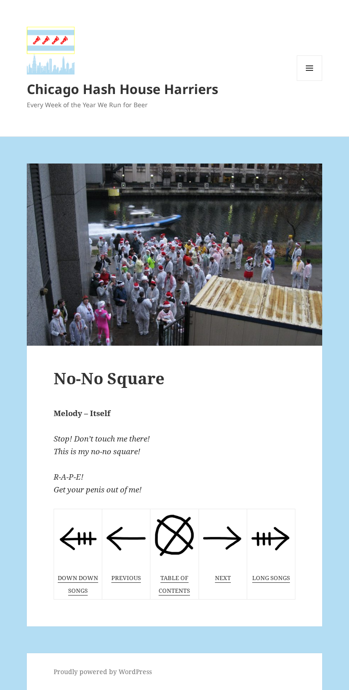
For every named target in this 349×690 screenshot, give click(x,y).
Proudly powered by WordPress (103, 671)
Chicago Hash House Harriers (122, 89)
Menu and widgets (309, 80)
